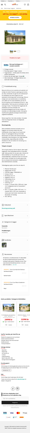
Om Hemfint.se (5, 353)
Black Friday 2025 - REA (7, 358)
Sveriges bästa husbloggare (8, 359)
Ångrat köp (4, 351)
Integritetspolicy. (15, 407)
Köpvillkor (4, 350)
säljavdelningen (21, 379)
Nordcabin (4, 228)
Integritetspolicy (6, 356)
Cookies (4, 355)
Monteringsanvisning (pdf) (8, 208)
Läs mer (15, 264)
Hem (2, 8)
